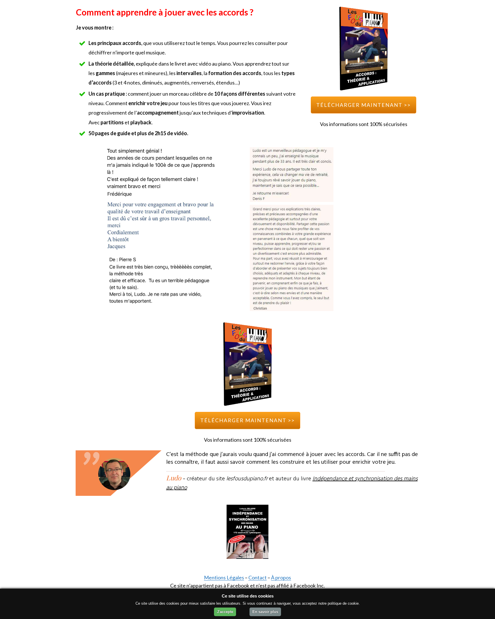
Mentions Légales (224, 577)
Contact (257, 577)
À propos (281, 577)
